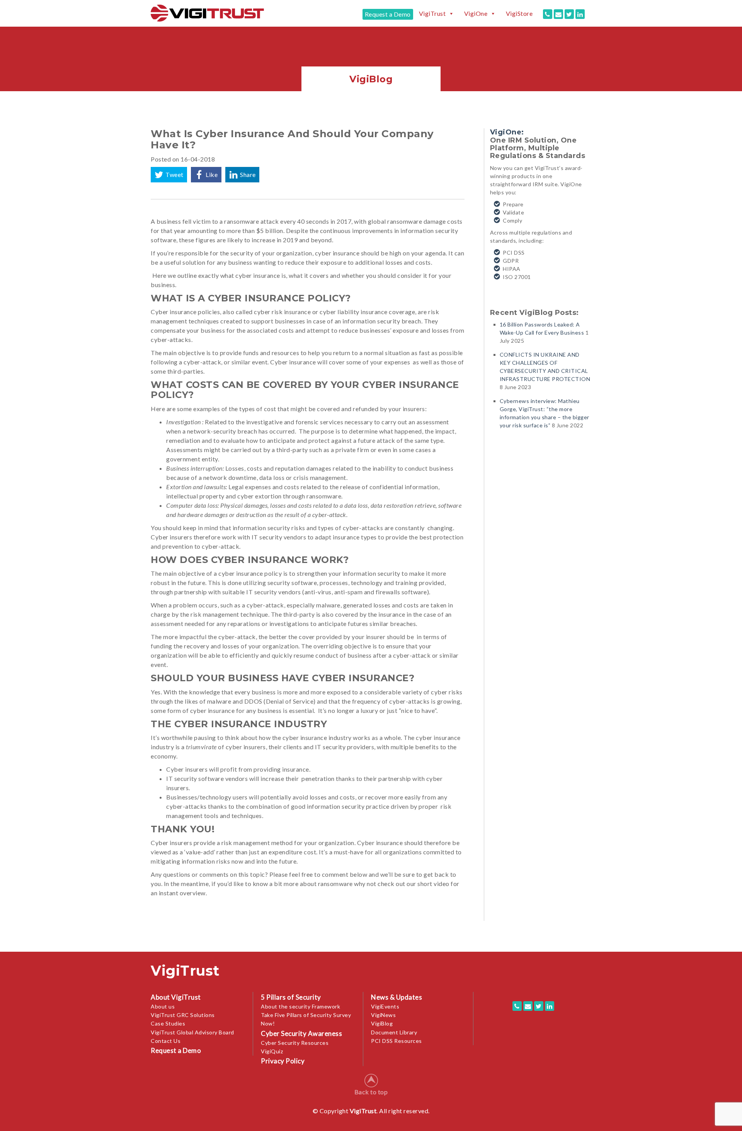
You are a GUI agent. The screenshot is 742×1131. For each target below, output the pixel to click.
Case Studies (168, 1023)
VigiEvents (385, 1006)
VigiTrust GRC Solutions (183, 1015)
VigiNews (383, 1015)
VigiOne (476, 13)
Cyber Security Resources (294, 1042)
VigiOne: (507, 132)
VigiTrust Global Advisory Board (192, 1032)
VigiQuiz (272, 1051)
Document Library (394, 1032)
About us (163, 1006)
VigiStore (519, 13)
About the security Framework (300, 1006)
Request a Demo (388, 14)
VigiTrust (432, 13)
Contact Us (165, 1040)
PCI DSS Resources (396, 1040)
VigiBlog (382, 1023)
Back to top (371, 1091)
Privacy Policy (283, 1061)
